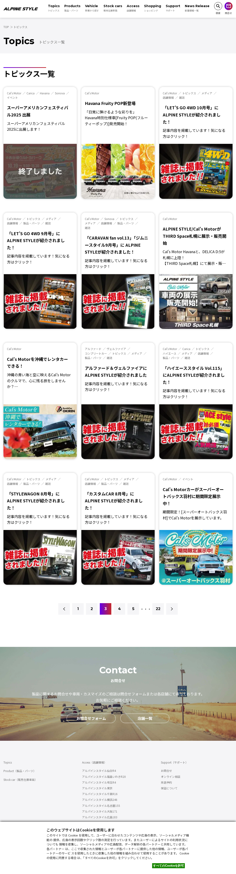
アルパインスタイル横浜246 (99, 800)
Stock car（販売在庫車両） (20, 779)
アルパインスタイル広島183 (99, 817)
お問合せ (166, 771)
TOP (6, 27)
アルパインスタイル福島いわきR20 (104, 776)
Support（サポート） (174, 762)
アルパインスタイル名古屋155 (101, 805)
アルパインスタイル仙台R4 (99, 771)
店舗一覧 (145, 718)
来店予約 (166, 782)
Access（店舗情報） (94, 762)
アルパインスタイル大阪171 (99, 811)
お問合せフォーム (91, 718)
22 (158, 609)
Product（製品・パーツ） (19, 771)
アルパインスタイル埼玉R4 (99, 782)
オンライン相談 (170, 776)
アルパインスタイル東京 (97, 788)
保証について (169, 788)
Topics (7, 762)
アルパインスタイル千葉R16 (100, 794)
